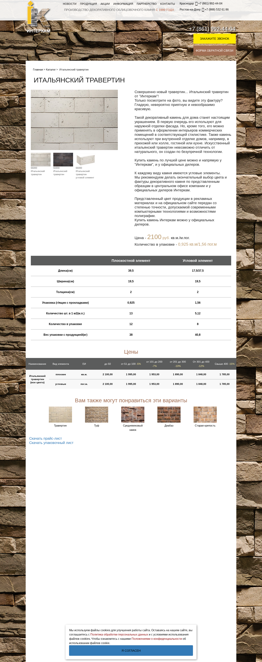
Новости (69, 3)
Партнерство (147, 3)
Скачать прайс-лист (45, 438)
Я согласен (131, 650)
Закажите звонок (214, 38)
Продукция (88, 3)
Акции (105, 3)
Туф (96, 425)
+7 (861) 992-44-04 (201, 3)
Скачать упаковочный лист (51, 443)
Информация (123, 3)
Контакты (167, 3)
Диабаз (169, 425)
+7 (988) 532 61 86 (204, 9)
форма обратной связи (214, 50)
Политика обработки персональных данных (119, 634)
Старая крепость (205, 425)
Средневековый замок (133, 427)
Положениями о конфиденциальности (157, 638)
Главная (38, 69)
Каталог (51, 69)
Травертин (60, 425)
